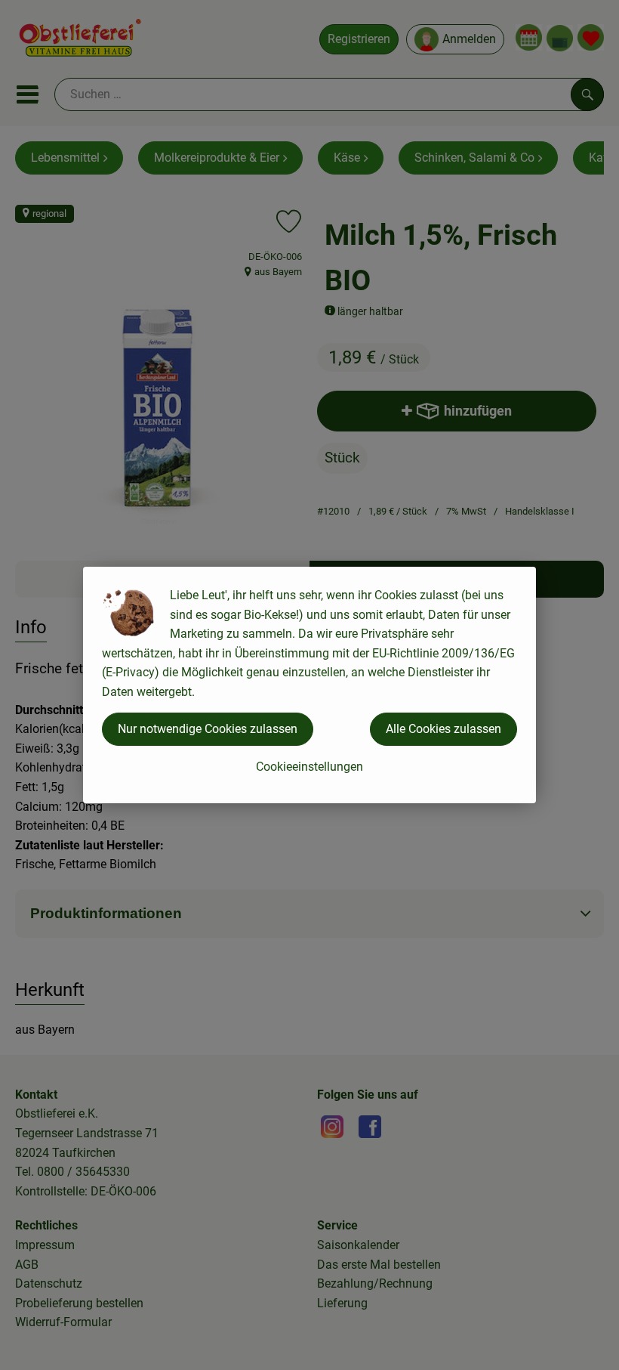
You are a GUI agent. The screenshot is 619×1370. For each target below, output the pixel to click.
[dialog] (309, 685)
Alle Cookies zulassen (443, 729)
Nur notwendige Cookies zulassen (207, 729)
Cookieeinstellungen (309, 766)
